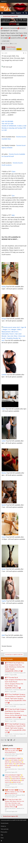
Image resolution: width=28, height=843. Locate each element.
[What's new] (23, 13)
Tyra (13, 195)
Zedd (3, 635)
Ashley (4, 286)
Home (2, 838)
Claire (13, 171)
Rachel (4, 505)
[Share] (24, 53)
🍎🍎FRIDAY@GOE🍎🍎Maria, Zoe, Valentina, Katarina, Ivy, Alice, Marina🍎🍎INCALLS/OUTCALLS (15, 791)
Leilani (4, 441)
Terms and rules (4, 829)
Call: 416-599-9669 (7, 121)
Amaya (4, 318)
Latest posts (8, 745)
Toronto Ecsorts (4, 823)
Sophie (4, 601)
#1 (25, 53)
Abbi (13, 215)
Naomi (4, 537)
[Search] (26, 13)
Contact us (3, 826)
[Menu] (2, 13)
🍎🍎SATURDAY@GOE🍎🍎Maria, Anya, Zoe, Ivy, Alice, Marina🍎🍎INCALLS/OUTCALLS (14, 750)
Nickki (4, 569)
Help (2, 835)
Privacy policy (4, 832)
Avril (3, 340)
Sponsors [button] (3, 1)
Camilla (4, 374)
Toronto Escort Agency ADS (19, 673)
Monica (4, 473)
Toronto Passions (6, 43)
